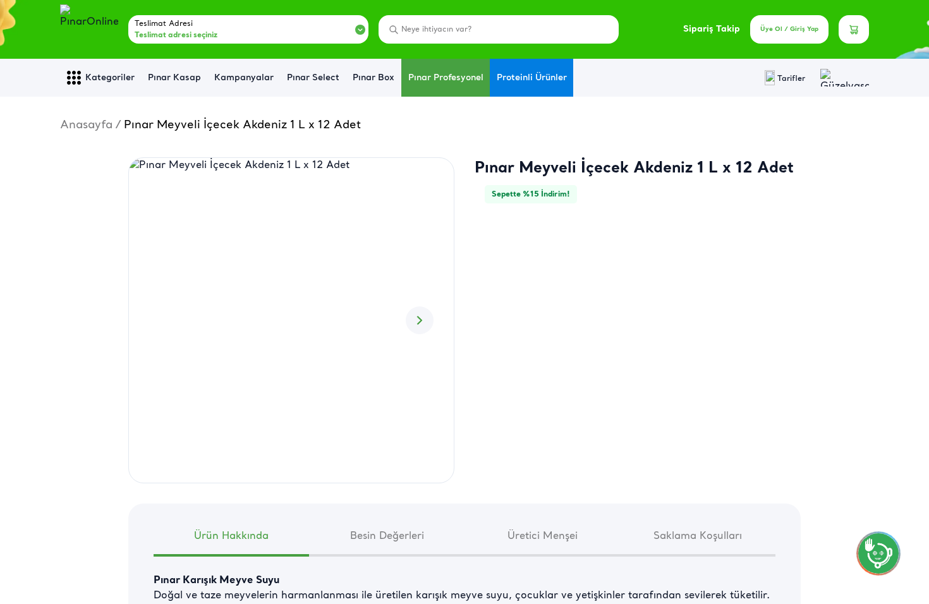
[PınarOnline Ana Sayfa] (89, 29)
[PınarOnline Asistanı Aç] (878, 553)
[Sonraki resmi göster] (420, 320)
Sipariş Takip (711, 29)
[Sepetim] (854, 29)
